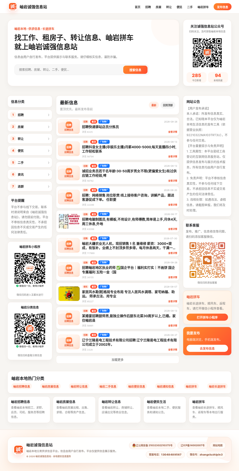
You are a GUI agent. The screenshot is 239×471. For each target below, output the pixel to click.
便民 (179, 7)
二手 (190, 7)
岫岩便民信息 (136, 386)
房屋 (158, 7)
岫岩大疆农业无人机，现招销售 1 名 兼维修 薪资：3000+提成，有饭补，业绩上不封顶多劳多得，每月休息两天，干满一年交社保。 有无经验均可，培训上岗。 (129, 248)
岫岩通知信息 (165, 386)
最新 (153, 105)
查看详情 (172, 132)
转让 (169, 7)
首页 (137, 7)
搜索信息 (135, 70)
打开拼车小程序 (207, 317)
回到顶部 (168, 105)
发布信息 (222, 7)
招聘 (148, 7)
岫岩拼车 (203, 7)
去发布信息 (207, 348)
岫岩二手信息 (108, 386)
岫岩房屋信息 (50, 386)
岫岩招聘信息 (21, 386)
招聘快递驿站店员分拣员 (100, 127)
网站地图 (218, 445)
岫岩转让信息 (79, 386)
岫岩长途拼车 (217, 386)
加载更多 (118, 360)
